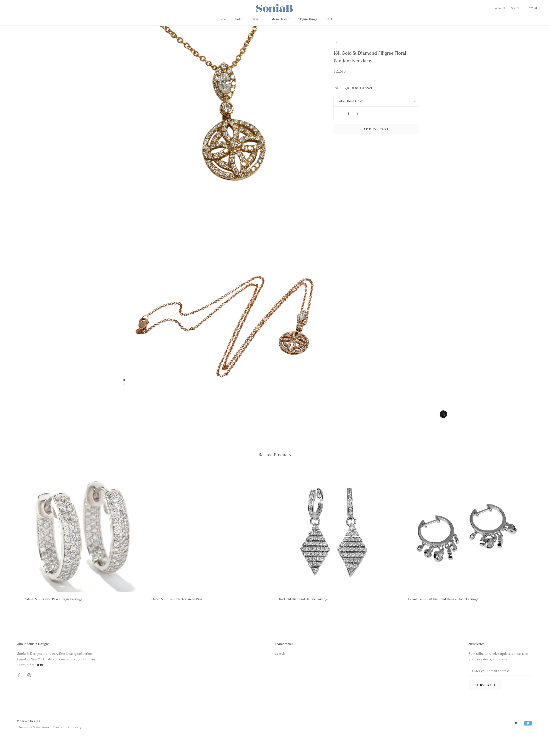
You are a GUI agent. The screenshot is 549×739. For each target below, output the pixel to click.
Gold (238, 19)
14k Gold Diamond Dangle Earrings (304, 599)
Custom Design (278, 19)
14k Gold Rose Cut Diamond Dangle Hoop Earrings (442, 599)
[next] (535, 536)
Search (515, 8)
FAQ (329, 19)
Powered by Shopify (66, 727)
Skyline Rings (307, 19)
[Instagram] (29, 675)
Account (500, 8)
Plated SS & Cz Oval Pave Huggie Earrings (53, 599)
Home (221, 19)
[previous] (13, 536)
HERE (39, 665)
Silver (254, 19)
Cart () (532, 8)
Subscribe (485, 685)
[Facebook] (19, 675)
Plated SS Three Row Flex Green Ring (176, 599)
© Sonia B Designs (28, 720)
